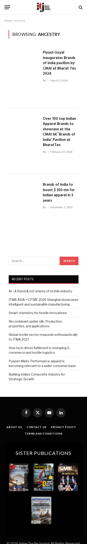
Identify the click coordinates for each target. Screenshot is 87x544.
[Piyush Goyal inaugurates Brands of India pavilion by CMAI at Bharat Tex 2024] (23, 75)
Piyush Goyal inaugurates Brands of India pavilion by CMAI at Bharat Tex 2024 (59, 63)
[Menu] (7, 7)
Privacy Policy (63, 427)
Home (8, 20)
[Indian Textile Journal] (43, 7)
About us (14, 427)
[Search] (80, 7)
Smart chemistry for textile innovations (38, 313)
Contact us (36, 427)
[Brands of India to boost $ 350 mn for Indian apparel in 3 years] (23, 207)
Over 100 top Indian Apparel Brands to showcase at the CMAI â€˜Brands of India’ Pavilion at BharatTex (59, 132)
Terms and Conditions (43, 433)
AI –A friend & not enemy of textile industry (40, 291)
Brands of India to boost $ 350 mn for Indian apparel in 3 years (59, 193)
